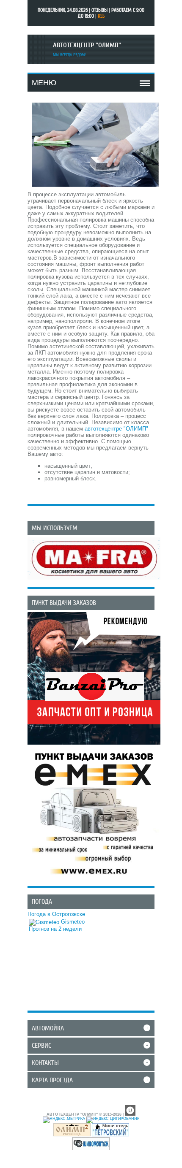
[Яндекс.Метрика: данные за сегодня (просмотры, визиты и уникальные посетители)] (64, 1120)
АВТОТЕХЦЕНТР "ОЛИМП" (87, 45)
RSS (101, 16)
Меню (44, 83)
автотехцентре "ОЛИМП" (116, 428)
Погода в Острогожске (56, 914)
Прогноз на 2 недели (55, 929)
